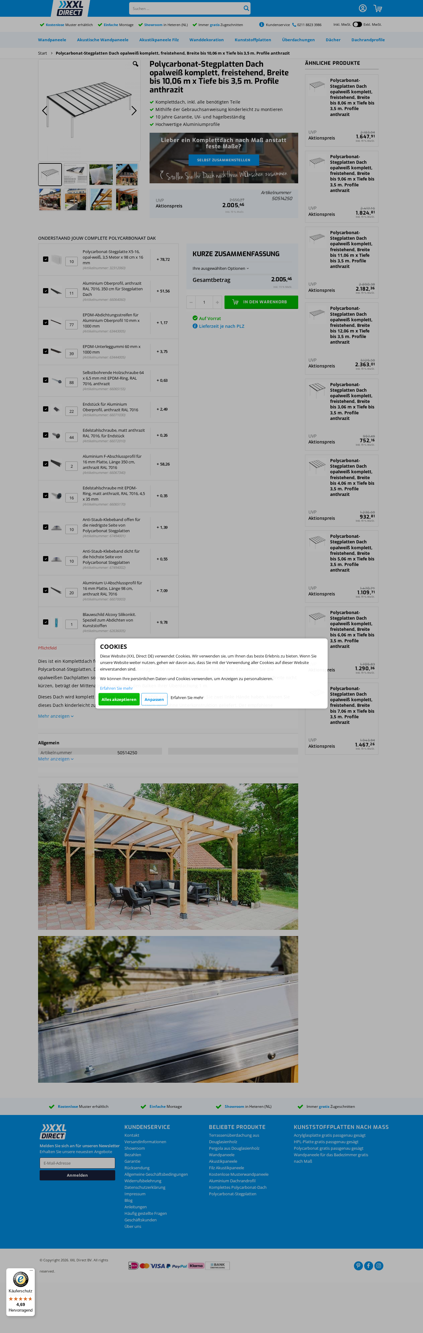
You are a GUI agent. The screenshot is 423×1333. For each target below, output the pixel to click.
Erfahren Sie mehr (116, 688)
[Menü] (31, 1272)
